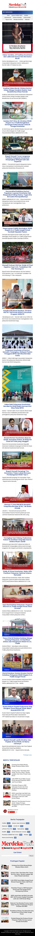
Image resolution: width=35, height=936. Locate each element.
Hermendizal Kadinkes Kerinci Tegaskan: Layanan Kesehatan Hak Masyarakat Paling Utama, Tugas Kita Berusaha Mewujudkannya (17, 194)
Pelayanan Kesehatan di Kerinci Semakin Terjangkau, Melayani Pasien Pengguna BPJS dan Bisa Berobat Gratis (17, 352)
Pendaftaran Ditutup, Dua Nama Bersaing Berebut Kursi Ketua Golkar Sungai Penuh (22, 912)
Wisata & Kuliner (18, 19)
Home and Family (7, 837)
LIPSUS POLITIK (7, 829)
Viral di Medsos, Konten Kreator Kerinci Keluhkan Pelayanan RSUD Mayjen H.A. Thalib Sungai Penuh (17, 675)
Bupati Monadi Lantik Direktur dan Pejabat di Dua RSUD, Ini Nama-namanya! (17, 741)
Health (4, 832)
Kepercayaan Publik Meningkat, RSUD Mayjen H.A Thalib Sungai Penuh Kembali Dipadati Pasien (17, 230)
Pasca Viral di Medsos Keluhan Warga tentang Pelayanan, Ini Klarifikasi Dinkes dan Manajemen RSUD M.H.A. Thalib (17, 640)
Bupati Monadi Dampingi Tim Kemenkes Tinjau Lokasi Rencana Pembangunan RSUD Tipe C (17, 473)
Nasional (4, 826)
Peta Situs (17, 934)
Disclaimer (27, 932)
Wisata (26, 834)
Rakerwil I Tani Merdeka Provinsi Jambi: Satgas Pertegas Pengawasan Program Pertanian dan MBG (21, 904)
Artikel (26, 15)
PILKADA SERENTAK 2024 (10, 834)
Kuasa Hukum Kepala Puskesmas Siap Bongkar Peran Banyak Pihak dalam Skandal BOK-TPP (17, 708)
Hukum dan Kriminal (18, 823)
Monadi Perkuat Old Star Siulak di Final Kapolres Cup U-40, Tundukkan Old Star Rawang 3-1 (17, 267)
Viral (8, 15)
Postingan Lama (27, 755)
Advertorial (7, 17)
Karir (32, 932)
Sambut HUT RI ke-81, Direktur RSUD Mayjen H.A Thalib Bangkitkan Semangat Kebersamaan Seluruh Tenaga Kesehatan (17, 123)
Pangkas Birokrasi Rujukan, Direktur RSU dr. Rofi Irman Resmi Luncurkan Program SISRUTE (17, 312)
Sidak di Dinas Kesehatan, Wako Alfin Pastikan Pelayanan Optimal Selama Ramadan (17, 573)
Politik (4, 823)
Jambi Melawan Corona (19, 832)
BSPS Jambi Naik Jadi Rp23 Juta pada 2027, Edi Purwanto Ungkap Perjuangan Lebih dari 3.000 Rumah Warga (21, 897)
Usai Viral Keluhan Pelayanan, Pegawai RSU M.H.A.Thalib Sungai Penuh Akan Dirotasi (17, 606)
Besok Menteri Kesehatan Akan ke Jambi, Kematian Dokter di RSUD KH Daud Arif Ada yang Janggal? (17, 439)
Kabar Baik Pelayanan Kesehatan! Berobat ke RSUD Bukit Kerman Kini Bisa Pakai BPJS (17, 406)
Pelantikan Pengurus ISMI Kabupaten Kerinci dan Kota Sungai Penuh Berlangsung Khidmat (21, 889)
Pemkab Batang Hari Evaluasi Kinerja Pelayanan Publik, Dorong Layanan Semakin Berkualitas (21, 920)
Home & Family (17, 17)
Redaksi (3, 932)
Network (21, 932)
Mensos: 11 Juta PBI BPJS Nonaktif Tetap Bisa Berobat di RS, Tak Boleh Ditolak (17, 506)
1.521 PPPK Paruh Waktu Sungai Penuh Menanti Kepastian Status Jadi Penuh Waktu (21, 780)
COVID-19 (16, 826)
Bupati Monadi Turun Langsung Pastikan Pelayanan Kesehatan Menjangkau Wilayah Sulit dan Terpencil (17, 158)
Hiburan (27, 19)
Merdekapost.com (17, 930)
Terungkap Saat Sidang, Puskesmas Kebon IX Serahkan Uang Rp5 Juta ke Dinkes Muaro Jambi (17, 539)
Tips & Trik (8, 19)
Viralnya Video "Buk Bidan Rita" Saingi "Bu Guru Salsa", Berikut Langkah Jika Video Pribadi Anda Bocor (22, 874)
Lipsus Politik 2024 (16, 15)
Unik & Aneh (27, 17)
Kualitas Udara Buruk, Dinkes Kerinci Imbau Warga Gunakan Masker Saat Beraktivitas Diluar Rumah (17, 90)
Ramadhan (21, 829)
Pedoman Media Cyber (12, 932)
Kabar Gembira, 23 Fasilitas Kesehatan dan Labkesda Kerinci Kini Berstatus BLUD (17, 56)
